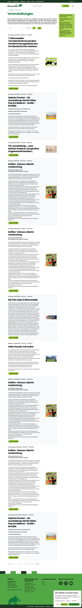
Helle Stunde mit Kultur (21, 346)
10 (32, 564)
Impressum (48, 606)
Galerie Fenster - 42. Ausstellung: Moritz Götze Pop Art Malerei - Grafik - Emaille (22, 101)
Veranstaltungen (16, 1)
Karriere (33, 1)
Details (57, 604)
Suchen (66, 6)
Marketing (74, 600)
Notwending (59, 600)
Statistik (68, 600)
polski (43, 584)
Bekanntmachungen (40, 1)
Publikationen (22, 1)
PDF (39, 28)
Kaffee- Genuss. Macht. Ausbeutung (21, 165)
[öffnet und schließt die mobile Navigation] (72, 6)
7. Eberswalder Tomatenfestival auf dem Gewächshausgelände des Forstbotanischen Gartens (23, 42)
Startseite (11, 9)
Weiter (37, 564)
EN (71, 1)
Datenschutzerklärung (39, 606)
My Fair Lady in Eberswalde (23, 299)
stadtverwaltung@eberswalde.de (15, 589)
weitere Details (13, 88)
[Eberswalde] (15, 5)
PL (73, 1)
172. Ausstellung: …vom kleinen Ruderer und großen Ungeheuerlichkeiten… (23, 148)
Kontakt (53, 606)
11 (34, 564)
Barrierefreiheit (30, 606)
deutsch (43, 581)
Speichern (64, 604)
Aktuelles (28, 1)
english (43, 583)
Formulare (9, 1)
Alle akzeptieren (74, 604)
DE (69, 1)
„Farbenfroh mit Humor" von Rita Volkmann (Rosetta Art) (66, 34)
